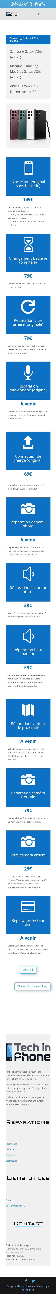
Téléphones (11, 1143)
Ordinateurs (11, 1160)
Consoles (10, 1155)
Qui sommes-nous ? (15, 1205)
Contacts (10, 1200)
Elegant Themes (26, 1286)
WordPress (28, 1289)
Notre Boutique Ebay (32, 986)
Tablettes (10, 1149)
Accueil (28, 970)
